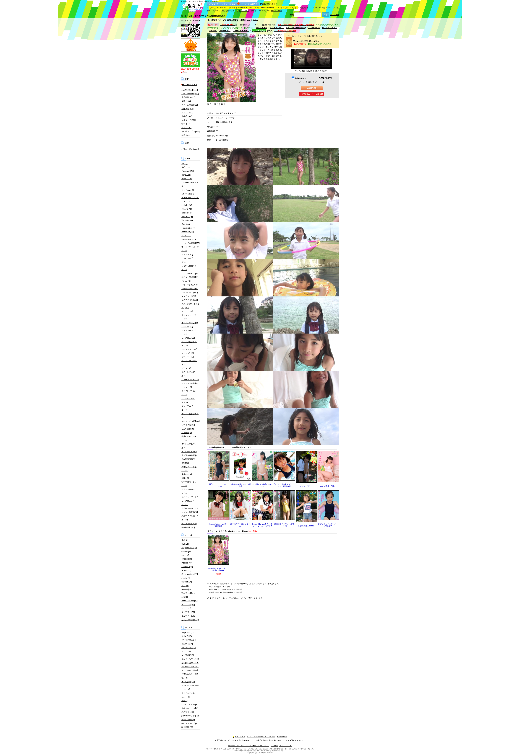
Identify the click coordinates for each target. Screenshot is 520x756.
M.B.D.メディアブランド (226, 117)
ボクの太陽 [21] (188, 681)
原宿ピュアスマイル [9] (189, 446)
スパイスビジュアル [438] (189, 343)
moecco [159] (187, 562)
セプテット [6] (187, 356)
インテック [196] (188, 296)
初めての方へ (244, 10)
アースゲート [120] (189, 292)
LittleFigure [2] (187, 190)
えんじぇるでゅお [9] (190, 658)
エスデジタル (314, 27)
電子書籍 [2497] (188, 97)
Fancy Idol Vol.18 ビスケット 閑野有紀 (284, 485)
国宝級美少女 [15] (189, 451)
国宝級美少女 (261, 27)
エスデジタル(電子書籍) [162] (190, 305)
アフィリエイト (285, 745)
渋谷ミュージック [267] (188, 491)
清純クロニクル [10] (190, 708)
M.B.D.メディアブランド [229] (190, 199)
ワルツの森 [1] (187, 428)
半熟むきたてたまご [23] (189, 438)
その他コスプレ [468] (190, 131)
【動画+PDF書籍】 (241, 30)
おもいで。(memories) (296, 27)
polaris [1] (185, 578)
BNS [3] (184, 540)
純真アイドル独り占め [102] (190, 518)
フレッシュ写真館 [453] (188, 400)
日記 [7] (184, 700)
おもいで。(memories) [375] (188, 237)
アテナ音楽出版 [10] (190, 288)
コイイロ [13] (187, 326)
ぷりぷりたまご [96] (190, 273)
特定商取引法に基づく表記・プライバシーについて (248, 745)
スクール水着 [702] (189, 104)
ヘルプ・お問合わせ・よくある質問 (261, 736)
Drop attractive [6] (189, 547)
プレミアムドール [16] (188, 408)
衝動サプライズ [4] (189, 723)
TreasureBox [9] (188, 227)
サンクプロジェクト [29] (189, 332)
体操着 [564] (186, 116)
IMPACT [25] (186, 178)
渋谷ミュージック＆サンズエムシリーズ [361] (190, 501)
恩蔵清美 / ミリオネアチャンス (284, 524)
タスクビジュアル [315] (188, 373)
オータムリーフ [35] (190, 322)
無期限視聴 (301, 78)
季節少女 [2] (186, 474)
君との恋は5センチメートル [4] (190, 687)
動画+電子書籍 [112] (190, 93)
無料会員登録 (276, 10)
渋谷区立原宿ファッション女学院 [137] (190, 510)
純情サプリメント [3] (190, 715)
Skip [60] (185, 585)
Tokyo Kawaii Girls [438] (187, 222)
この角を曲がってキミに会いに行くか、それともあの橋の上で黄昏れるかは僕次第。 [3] (190, 670)
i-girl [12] (185, 555)
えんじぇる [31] (188, 604)
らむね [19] (186, 281)
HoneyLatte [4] (187, 174)
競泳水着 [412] (187, 108)
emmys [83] (186, 551)
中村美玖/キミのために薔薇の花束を (218, 569)
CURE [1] (185, 543)
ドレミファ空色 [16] (190, 383)
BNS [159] (185, 167)
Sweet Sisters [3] (188, 647)
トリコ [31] (186, 608)
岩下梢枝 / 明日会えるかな (240, 524)
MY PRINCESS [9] (189, 640)
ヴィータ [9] (186, 432)
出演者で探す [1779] (190, 149)
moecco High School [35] (187, 568)
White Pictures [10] (189, 600)
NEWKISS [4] (187, 643)
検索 (292, 14)
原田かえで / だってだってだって (218, 485)
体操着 (224, 122)
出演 (210, 113)
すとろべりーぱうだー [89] (190, 248)
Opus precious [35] (189, 574)
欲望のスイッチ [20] (190, 704)
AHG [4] (184, 163)
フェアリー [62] (188, 612)
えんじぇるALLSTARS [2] (187, 653)
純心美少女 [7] (187, 712)
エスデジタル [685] (189, 299)
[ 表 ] (215, 104)
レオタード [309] (188, 120)
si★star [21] (186, 581)
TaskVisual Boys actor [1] (188, 595)
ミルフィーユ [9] (188, 615)
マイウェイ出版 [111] (190, 421)
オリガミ (213, 30)
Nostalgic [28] (187, 212)
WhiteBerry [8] (187, 231)
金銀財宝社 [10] (188, 527)
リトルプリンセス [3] (190, 619)
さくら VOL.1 (306, 486)
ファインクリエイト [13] (189, 392)
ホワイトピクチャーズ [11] (190, 415)
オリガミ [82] (187, 311)
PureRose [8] (187, 216)
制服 (190, 15)
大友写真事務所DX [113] (188, 461)
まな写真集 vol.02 (306, 525)
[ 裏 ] (222, 104)
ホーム (183, 15)
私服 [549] (185, 135)
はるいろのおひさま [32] (189, 267)
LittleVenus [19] (187, 193)
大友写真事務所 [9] (189, 455)
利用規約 (274, 745)
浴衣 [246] (185, 123)
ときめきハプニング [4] (189, 260)
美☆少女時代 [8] (188, 719)
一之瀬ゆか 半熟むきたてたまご (262, 485)
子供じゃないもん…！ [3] (188, 695)
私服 (230, 122)
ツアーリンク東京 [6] (190, 379)
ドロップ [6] (186, 387)
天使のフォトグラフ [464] (189, 468)
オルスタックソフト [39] (189, 317)
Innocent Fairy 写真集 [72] (189, 184)
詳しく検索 (334, 14)
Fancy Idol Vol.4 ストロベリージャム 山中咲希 (262, 524)
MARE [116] (186, 559)
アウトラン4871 (277, 27)
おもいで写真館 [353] (190, 243)
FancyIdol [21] (187, 171)
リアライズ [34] (188, 425)
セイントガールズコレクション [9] (190, 351)
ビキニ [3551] (187, 112)
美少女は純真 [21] (189, 523)
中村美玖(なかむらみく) (226, 113)
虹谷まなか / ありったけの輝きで (328, 524)
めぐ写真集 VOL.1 (328, 486)
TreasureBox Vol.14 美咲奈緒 (219, 524)
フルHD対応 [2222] (189, 89)
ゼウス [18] (186, 368)
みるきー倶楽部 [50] (190, 277)
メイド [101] (186, 127)
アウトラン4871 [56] (190, 284)
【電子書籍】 (224, 30)
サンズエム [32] (188, 337)
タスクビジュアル (329, 27)
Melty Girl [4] (186, 636)
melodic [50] (186, 205)
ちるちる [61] (187, 254)
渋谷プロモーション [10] (189, 483)
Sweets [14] (186, 589)
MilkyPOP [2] (186, 209)
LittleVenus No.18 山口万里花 (240, 485)
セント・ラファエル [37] (189, 362)
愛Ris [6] (185, 478)
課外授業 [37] (187, 727)
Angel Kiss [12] (187, 632)
